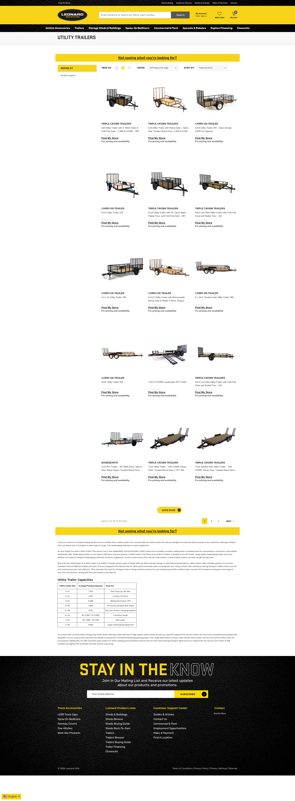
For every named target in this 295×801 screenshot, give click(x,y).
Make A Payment (220, 3)
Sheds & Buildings (116, 714)
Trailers (79, 28)
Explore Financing (221, 28)
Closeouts (243, 28)
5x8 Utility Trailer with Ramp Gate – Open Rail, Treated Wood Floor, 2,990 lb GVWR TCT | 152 (168, 131)
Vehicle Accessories (57, 28)
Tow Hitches (65, 728)
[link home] (72, 15)
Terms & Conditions (183, 768)
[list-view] (117, 68)
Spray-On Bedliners (137, 28)
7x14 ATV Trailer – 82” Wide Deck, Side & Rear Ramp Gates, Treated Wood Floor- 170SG (121, 470)
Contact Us (160, 719)
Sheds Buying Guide (118, 723)
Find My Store (64, 3)
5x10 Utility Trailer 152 (112, 212)
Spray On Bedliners (69, 719)
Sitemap (233, 768)
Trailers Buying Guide (118, 742)
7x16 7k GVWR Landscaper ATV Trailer (167, 382)
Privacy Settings (218, 768)
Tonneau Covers (67, 723)
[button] (144, 15)
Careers (233, 3)
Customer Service (184, 3)
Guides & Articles (202, 3)
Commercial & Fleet (166, 28)
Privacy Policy (201, 768)
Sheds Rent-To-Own (118, 728)
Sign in (204, 16)
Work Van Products (69, 733)
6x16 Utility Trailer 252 (112, 382)
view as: (106, 67)
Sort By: (189, 67)
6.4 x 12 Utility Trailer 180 (113, 297)
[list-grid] (129, 68)
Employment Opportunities (169, 728)
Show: (141, 67)
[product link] (122, 100)
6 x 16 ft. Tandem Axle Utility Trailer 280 (214, 297)
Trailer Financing (115, 746)
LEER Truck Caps (68, 714)
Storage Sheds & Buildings (105, 28)
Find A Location (162, 737)
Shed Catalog (167, 3)
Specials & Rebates (194, 28)
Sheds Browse (114, 719)
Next (229, 521)
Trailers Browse (115, 737)
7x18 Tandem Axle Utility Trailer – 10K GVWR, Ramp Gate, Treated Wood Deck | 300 (215, 470)
